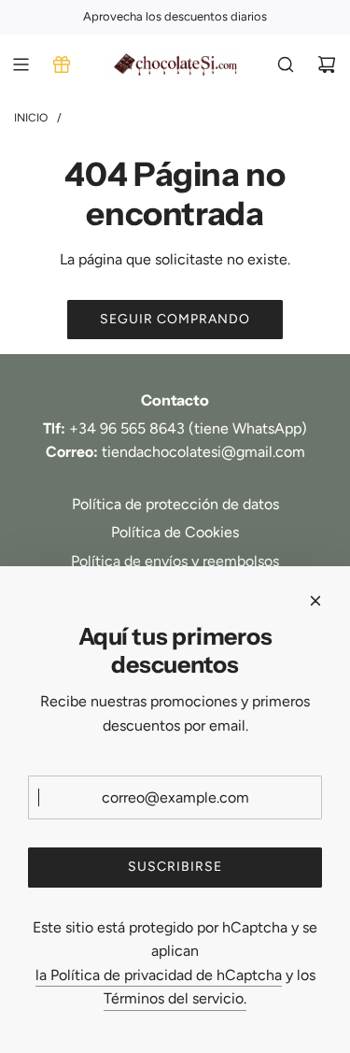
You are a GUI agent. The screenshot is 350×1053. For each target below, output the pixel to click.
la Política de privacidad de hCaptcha (158, 975)
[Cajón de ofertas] (61, 64)
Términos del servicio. (175, 998)
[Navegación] (20, 64)
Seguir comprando (175, 319)
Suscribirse (175, 867)
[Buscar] (285, 64)
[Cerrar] (315, 600)
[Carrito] (326, 64)
